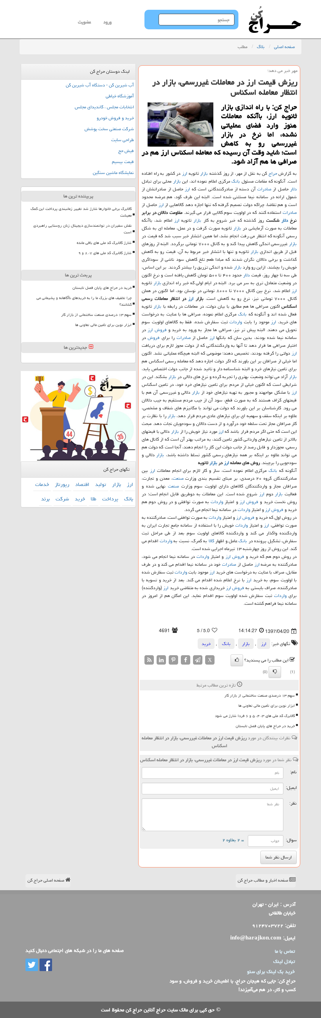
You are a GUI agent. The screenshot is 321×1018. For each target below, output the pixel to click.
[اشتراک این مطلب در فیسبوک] (185, 660)
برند (45, 499)
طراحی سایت (122, 139)
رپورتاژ (62, 484)
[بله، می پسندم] (237, 660)
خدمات (42, 484)
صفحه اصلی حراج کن (46, 880)
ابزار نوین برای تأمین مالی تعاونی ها (266, 706)
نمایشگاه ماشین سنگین (113, 172)
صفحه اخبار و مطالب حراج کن (263, 880)
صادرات (264, 189)
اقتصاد (82, 484)
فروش (161, 329)
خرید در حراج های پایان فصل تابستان (265, 726)
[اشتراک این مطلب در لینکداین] (161, 660)
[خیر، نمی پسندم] (275, 672)
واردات (235, 321)
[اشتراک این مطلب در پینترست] (173, 660)
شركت (62, 499)
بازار (204, 173)
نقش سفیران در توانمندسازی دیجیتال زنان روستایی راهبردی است (82, 229)
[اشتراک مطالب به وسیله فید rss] (149, 660)
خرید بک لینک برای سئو (271, 971)
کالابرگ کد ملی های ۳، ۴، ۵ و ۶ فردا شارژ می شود (255, 716)
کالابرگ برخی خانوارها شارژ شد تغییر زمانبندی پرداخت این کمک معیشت (81, 212)
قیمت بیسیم (123, 161)
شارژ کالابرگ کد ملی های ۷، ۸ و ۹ (105, 253)
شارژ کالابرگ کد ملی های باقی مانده (104, 243)
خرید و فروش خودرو (115, 117)
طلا (93, 499)
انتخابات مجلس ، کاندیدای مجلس (104, 106)
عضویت (84, 22)
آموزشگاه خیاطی (120, 95)
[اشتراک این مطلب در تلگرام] (197, 660)
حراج (273, 173)
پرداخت (110, 499)
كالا (211, 540)
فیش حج (126, 150)
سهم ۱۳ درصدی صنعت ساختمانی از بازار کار (259, 695)
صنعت (178, 478)
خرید (206, 643)
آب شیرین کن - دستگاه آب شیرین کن (100, 85)
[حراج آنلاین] (274, 10)
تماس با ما (285, 951)
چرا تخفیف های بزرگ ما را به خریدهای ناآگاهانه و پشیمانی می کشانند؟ (84, 301)
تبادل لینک (284, 961)
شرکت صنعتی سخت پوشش (109, 128)
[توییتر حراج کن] (31, 965)
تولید (100, 484)
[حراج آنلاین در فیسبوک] (45, 965)
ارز (184, 173)
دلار (293, 189)
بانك (235, 181)
